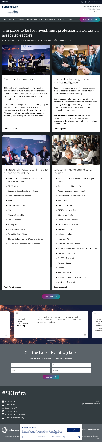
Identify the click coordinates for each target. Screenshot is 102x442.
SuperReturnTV (11, 408)
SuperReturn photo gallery (15, 414)
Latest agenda (60, 129)
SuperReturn (10, 401)
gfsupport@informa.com (91, 404)
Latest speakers (10, 129)
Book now (49, 297)
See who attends (60, 287)
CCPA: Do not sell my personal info (86, 429)
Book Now (87, 19)
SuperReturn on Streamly (14, 418)
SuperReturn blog (11, 411)
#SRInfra (14, 393)
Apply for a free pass (12, 287)
